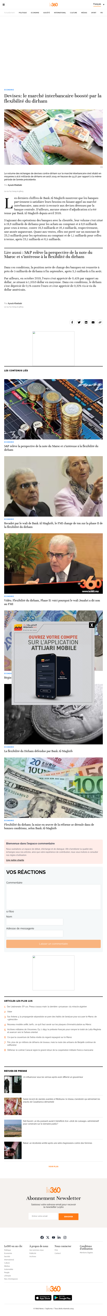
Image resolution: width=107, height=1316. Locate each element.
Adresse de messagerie (20, 928)
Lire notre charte (15, 860)
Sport (93, 13)
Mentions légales (86, 1253)
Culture (73, 13)
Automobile (8, 1269)
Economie (35, 13)
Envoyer (68, 1217)
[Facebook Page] (42, 1237)
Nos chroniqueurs (11, 1279)
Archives (32, 1257)
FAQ (56, 1250)
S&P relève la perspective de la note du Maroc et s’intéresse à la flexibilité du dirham (48, 254)
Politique (23, 13)
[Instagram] (65, 1237)
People (6, 1273)
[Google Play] (62, 1297)
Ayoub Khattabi (15, 185)
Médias (84, 13)
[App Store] (43, 1297)
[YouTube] (53, 1237)
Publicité (32, 1253)
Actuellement (9, 13)
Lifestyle (7, 1276)
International (60, 13)
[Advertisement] (53, 48)
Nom (9, 916)
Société (46, 13)
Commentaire (14, 882)
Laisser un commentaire (53, 943)
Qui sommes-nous (36, 1250)
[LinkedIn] (59, 1237)
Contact (58, 1253)
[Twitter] (47, 1237)
